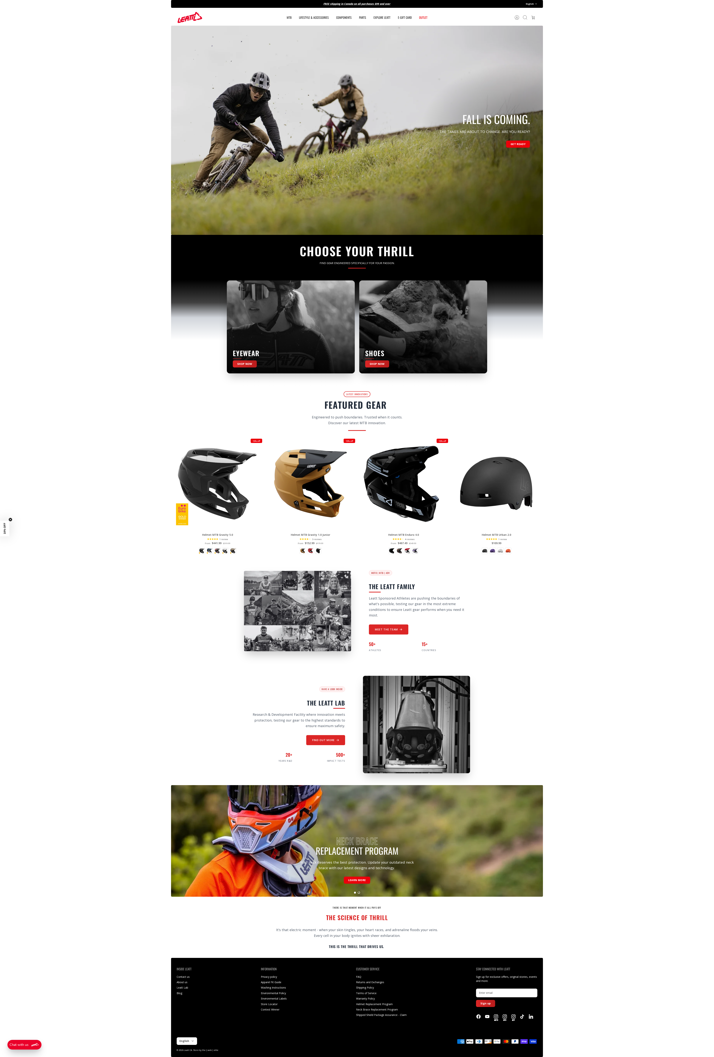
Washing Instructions (273, 987)
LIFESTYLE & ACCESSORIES (314, 17)
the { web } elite (210, 1050)
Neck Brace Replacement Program (377, 1009)
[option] (357, 130)
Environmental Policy (273, 993)
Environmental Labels (274, 998)
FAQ (358, 977)
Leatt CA (188, 1050)
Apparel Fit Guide (271, 982)
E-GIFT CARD (405, 17)
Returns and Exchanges (370, 982)
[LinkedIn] (531, 1017)
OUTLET (423, 17)
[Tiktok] (522, 1017)
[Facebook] (478, 1017)
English (530, 3)
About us (182, 982)
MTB (289, 17)
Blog (179, 993)
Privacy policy (269, 977)
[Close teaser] (10, 519)
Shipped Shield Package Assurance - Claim (381, 1015)
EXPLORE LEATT (382, 17)
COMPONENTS (344, 17)
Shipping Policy (365, 987)
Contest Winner (270, 1009)
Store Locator (269, 1004)
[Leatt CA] (190, 17)
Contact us (183, 977)
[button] (355, 892)
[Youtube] (487, 1017)
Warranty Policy (365, 998)
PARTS (362, 17)
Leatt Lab (182, 987)
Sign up (485, 1003)
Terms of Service (366, 993)
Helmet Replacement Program (374, 1004)
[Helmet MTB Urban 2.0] (496, 483)
